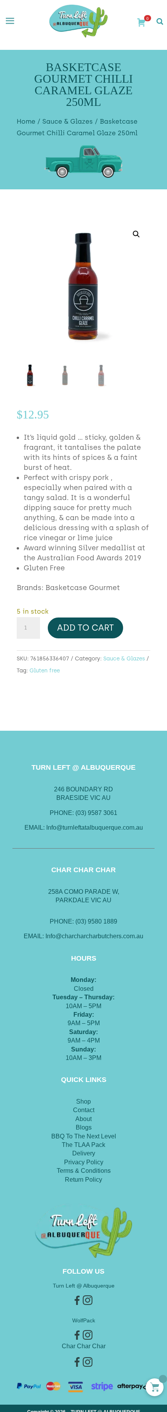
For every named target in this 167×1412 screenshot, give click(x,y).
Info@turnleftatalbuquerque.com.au (94, 827)
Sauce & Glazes (67, 121)
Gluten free (45, 670)
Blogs (84, 1127)
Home (26, 121)
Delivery (83, 1153)
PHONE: (62, 921)
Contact (83, 1110)
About (83, 1119)
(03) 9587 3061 (96, 813)
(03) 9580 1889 (96, 921)
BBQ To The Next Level (83, 1136)
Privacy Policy (83, 1162)
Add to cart (85, 628)
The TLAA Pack (83, 1145)
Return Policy (83, 1179)
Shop (83, 1101)
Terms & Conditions (84, 1170)
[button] (136, 234)
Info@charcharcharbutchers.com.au (94, 936)
